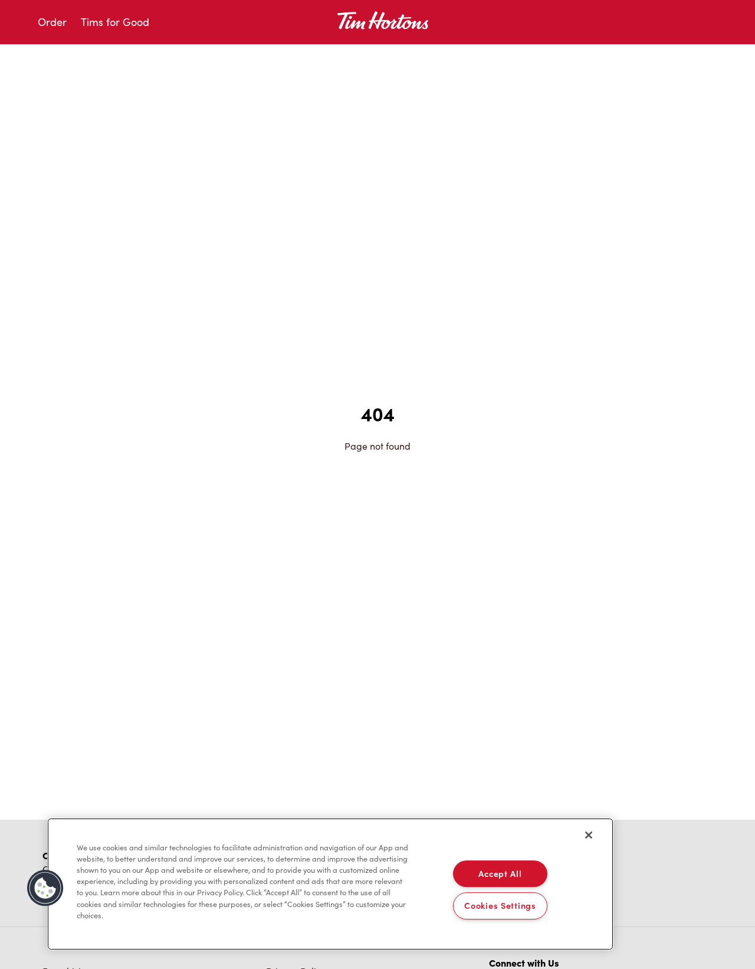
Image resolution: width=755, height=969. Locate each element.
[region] (330, 884)
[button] (45, 888)
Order (52, 22)
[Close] (589, 835)
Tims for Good (115, 22)
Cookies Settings (500, 906)
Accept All (499, 873)
